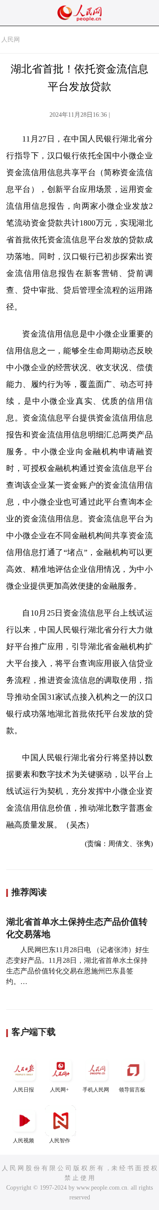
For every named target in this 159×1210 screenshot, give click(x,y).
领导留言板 (132, 1090)
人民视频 (23, 1140)
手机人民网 (96, 1090)
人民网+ (59, 1090)
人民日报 (23, 1090)
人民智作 (59, 1140)
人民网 (10, 39)
